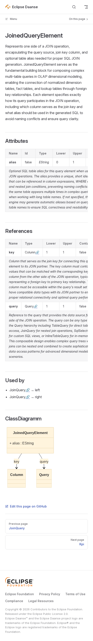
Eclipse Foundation (19, 594)
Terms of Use (75, 594)
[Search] (74, 7)
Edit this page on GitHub (28, 506)
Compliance (14, 601)
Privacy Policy (49, 594)
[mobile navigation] (86, 7)
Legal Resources (41, 601)
